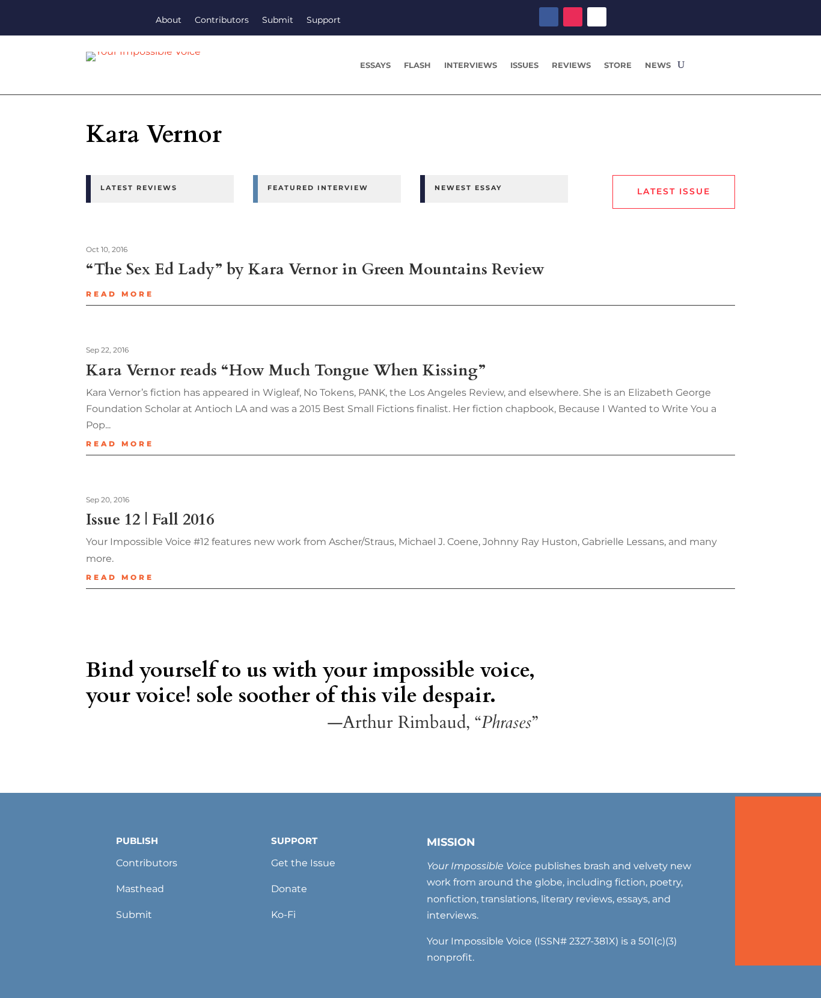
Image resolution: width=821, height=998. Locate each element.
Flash (417, 65)
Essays (375, 65)
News (658, 65)
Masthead (140, 889)
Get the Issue (303, 863)
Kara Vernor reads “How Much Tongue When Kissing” (286, 370)
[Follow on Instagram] (572, 16)
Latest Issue (673, 191)
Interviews (470, 65)
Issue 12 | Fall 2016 (150, 519)
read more (120, 293)
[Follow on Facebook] (548, 16)
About (169, 20)
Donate (289, 889)
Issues (524, 65)
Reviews (571, 65)
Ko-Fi (283, 914)
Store (618, 65)
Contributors (222, 20)
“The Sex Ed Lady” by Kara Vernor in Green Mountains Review (315, 269)
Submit (277, 20)
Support (324, 20)
